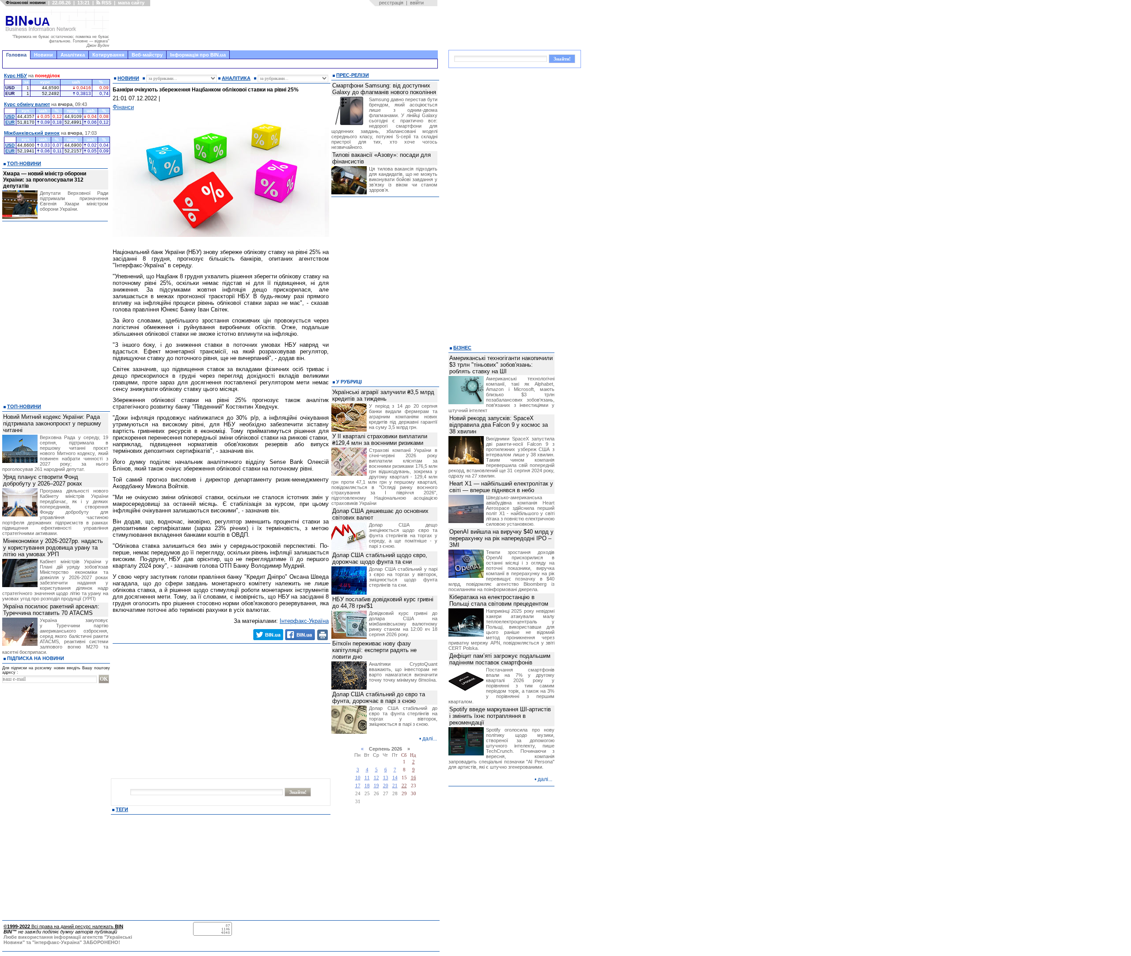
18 (367, 785)
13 (385, 777)
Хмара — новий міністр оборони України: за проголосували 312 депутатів (44, 180)
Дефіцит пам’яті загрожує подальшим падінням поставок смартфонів (499, 659)
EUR (10, 122)
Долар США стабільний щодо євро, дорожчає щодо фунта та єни (379, 558)
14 (395, 777)
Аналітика (73, 54)
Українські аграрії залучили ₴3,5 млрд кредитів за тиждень (383, 395)
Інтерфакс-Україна (304, 621)
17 (358, 785)
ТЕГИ (122, 809)
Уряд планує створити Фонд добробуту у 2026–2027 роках (42, 480)
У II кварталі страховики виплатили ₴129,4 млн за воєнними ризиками (379, 439)
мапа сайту (131, 2)
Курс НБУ (15, 75)
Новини (43, 54)
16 (413, 777)
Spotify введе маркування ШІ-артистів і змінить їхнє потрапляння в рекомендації (500, 716)
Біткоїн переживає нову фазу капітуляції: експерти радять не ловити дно (374, 650)
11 (367, 777)
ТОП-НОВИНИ (24, 163)
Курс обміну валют (27, 104)
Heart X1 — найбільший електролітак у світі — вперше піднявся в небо (501, 486)
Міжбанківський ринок (32, 133)
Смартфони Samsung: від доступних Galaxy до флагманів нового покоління (384, 88)
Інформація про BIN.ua (198, 54)
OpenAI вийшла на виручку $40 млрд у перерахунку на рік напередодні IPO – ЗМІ (501, 538)
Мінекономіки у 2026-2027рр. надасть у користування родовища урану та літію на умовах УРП (53, 548)
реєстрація (391, 2)
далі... (429, 739)
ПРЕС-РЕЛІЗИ (352, 75)
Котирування (108, 54)
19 (376, 785)
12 (376, 777)
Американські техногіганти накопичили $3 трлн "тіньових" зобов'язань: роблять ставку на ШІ (501, 365)
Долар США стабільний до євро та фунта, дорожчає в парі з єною (378, 697)
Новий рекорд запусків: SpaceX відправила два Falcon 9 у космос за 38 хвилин (498, 425)
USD (10, 116)
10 (358, 777)
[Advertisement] (276, 28)
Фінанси (123, 107)
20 (385, 785)
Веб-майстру (147, 54)
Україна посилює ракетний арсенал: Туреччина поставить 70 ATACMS (51, 609)
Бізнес (462, 347)
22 (404, 785)
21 (395, 785)
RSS (105, 2)
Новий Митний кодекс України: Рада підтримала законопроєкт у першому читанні (52, 423)
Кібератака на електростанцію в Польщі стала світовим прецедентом (498, 600)
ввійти (417, 2)
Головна (16, 54)
